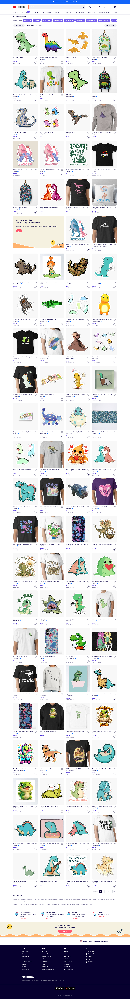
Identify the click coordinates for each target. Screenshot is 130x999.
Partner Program (46, 956)
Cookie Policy (61, 980)
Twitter (90, 956)
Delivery (66, 951)
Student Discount (27, 961)
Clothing (26, 12)
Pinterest (90, 961)
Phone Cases (47, 12)
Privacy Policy (35, 980)
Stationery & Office (104, 12)
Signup (24, 966)
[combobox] (57, 7)
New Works (25, 956)
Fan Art (24, 954)
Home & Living (68, 12)
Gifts (115, 12)
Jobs (43, 964)
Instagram (91, 951)
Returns (66, 954)
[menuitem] (15, 12)
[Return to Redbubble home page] (20, 7)
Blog (23, 959)
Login (24, 964)
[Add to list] (35, 58)
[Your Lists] (111, 7)
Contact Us (67, 966)
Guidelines (67, 959)
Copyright (67, 964)
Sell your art (45, 961)
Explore (15, 12)
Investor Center (46, 954)
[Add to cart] (35, 62)
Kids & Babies (80, 12)
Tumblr (90, 959)
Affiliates (44, 959)
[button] (65, 1)
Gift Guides (25, 951)
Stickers (37, 12)
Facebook (91, 954)
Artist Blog (45, 966)
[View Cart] (115, 7)
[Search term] (82, 6)
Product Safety (68, 961)
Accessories (91, 12)
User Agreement (26, 980)
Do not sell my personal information (48, 980)
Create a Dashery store (48, 969)
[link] (27, 20)
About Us (44, 951)
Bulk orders (25, 969)
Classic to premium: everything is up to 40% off (65, 1)
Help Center (67, 956)
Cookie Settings (68, 969)
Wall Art (57, 12)
